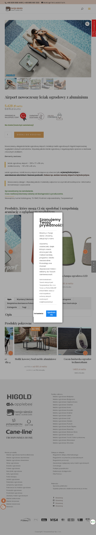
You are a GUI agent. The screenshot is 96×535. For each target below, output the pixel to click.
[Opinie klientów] (92, 522)
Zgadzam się (51, 313)
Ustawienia (38, 313)
